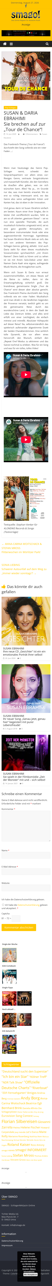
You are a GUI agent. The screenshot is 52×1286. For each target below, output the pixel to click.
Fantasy (36, 1116)
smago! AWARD (8, 1150)
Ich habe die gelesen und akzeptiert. (25, 906)
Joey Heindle (20, 1132)
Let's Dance (32, 1132)
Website (6, 883)
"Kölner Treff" (38, 1077)
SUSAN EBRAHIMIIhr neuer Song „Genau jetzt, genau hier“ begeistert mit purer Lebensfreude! (24, 720)
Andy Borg (30, 1098)
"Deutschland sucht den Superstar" (25, 1071)
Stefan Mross (23, 1155)
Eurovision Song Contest (17, 1116)
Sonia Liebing (7, 1156)
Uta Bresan (6, 1160)
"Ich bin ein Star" (15, 1076)
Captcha (6, 913)
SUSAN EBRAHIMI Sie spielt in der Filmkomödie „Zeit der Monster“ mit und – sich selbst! (24, 777)
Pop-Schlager (10, 107)
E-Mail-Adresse (10, 866)
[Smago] (5, 44)
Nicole (36, 1140)
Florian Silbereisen (19, 1121)
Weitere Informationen (30, 1270)
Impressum (7, 1245)
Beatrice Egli (34, 1103)
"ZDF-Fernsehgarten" (14, 1093)
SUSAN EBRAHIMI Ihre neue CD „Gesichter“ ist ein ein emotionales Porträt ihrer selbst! (24, 651)
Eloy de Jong (38, 1112)
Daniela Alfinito (30, 1108)
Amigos (32, 1093)
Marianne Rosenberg (18, 1136)
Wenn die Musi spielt (34, 1160)
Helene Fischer (30, 1127)
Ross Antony (37, 1145)
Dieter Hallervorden (25, 1112)
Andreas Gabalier (13, 1099)
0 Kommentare (31, 134)
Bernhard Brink (12, 1108)
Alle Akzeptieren (30, 1274)
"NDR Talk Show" (12, 1082)
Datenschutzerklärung (29, 904)
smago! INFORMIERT (31, 1150)
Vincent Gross (18, 1159)
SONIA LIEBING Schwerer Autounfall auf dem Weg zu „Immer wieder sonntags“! (24, 569)
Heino (16, 1127)
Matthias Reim (35, 1136)
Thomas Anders (41, 1156)
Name (5, 850)
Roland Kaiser (18, 1144)
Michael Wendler (20, 1140)
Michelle (30, 1140)
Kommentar (8, 809)
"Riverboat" (39, 1088)
